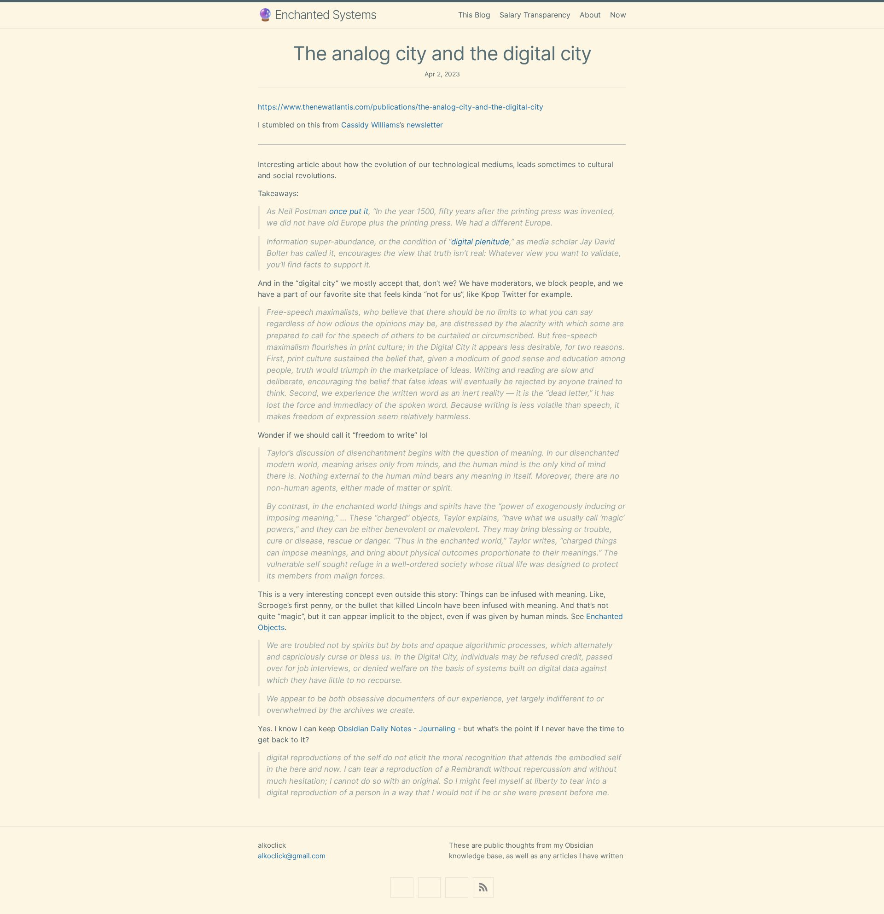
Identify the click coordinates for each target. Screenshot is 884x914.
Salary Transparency (535, 14)
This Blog (474, 14)
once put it (348, 211)
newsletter (425, 124)
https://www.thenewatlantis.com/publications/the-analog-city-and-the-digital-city (400, 106)
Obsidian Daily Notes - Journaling (396, 728)
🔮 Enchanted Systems (317, 14)
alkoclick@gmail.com (292, 855)
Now (618, 14)
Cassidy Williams (370, 124)
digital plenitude (480, 241)
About (590, 14)
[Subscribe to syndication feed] (483, 887)
